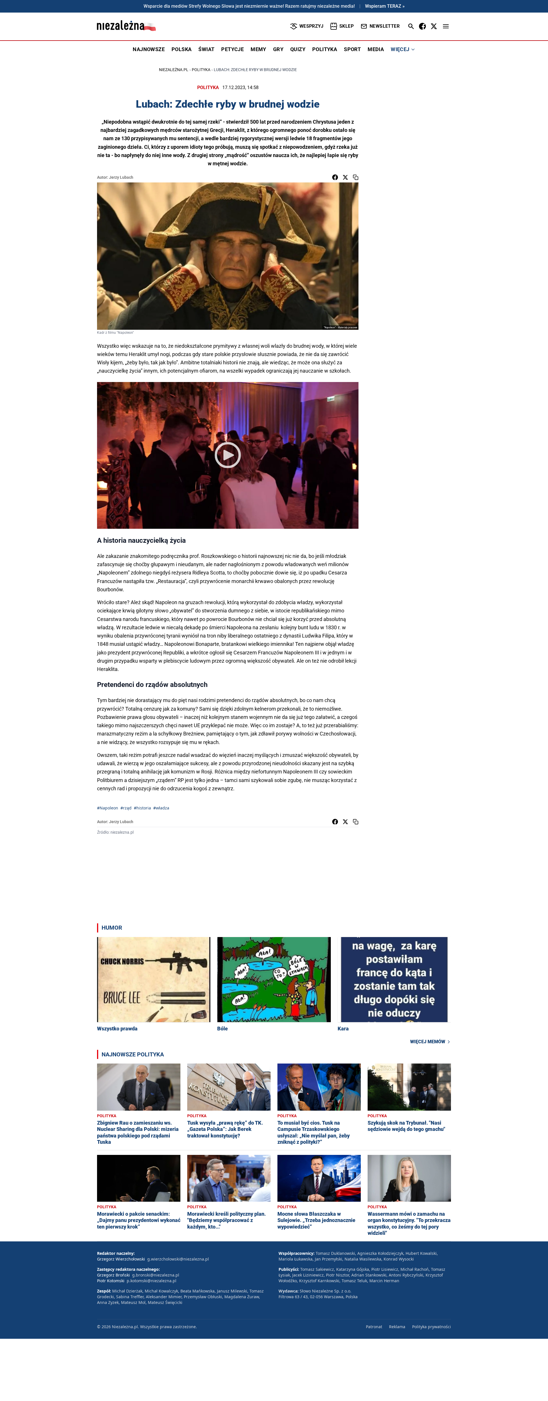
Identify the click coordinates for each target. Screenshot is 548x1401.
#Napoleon (107, 808)
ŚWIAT (206, 49)
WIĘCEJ (400, 49)
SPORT (352, 49)
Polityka (201, 69)
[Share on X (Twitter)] (345, 177)
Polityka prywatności (431, 1326)
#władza (161, 808)
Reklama (397, 1326)
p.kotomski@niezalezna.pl (151, 1280)
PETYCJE (232, 49)
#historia (142, 808)
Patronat (374, 1326)
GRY (278, 49)
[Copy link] (355, 177)
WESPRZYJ (311, 26)
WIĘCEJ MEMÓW (427, 1041)
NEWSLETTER (385, 26)
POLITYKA (324, 49)
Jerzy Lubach (121, 177)
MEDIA (376, 49)
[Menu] (446, 26)
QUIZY (297, 49)
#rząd (126, 808)
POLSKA (182, 49)
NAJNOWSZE (149, 49)
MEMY (258, 49)
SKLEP (346, 26)
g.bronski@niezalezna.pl (155, 1275)
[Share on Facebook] (335, 177)
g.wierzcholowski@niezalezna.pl (178, 1259)
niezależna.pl (173, 69)
